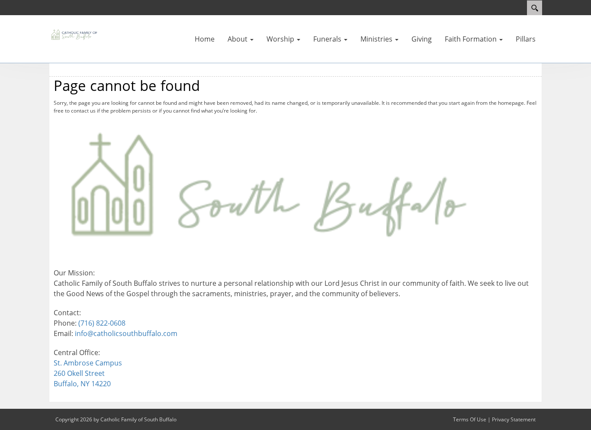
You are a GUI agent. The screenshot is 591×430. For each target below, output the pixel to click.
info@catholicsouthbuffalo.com (126, 333)
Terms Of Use (469, 419)
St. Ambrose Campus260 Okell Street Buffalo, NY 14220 (88, 373)
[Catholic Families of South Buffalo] (75, 34)
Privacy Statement (514, 419)
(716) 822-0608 (101, 323)
